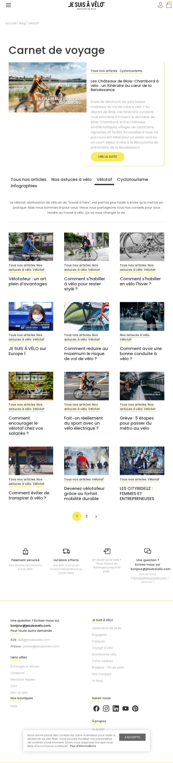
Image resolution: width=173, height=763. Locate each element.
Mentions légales (23, 679)
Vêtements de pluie (106, 628)
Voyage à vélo (102, 648)
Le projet (98, 729)
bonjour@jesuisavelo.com (150, 578)
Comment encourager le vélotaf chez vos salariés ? (26, 425)
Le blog (97, 680)
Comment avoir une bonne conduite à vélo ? (141, 354)
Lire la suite (107, 157)
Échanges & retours (25, 666)
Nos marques (101, 674)
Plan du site (19, 693)
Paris (14, 706)
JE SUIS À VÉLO (102, 620)
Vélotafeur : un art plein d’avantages (28, 281)
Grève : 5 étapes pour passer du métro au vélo (137, 423)
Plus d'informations (83, 746)
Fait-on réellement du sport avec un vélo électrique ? (83, 423)
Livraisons (17, 673)
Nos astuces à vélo (71, 179)
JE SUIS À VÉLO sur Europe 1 (27, 351)
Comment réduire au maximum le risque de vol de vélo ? (86, 354)
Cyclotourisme (131, 71)
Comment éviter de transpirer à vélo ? (29, 495)
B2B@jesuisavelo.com (34, 640)
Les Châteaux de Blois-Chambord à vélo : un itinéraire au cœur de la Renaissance (125, 85)
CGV (14, 686)
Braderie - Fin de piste (108, 667)
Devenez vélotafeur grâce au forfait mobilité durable (84, 493)
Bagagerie (99, 635)
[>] (96, 516)
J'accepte (132, 737)
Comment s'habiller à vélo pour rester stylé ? (84, 284)
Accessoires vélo (104, 654)
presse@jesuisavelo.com (41, 646)
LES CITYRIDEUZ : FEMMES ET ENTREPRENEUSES (137, 493)
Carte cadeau (102, 661)
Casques (98, 641)
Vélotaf (104, 179)
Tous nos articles (104, 71)
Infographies (24, 186)
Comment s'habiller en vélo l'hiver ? (140, 281)
